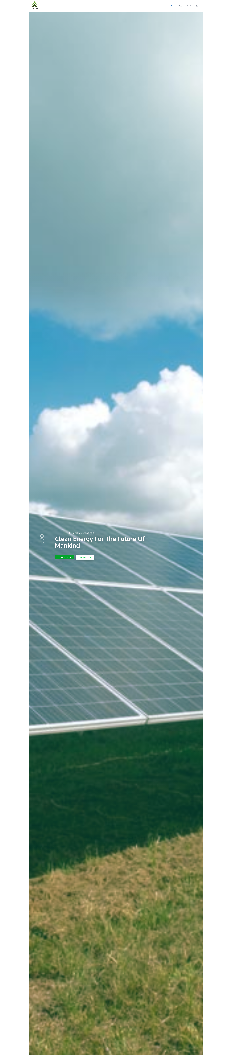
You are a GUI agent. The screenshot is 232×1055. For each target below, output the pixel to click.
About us (181, 6)
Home (173, 6)
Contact (199, 6)
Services (190, 6)
